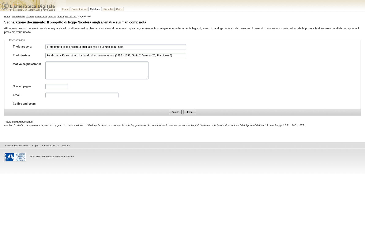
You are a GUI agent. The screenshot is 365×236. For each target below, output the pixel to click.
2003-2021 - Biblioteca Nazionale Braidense (51, 156)
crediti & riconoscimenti (17, 145)
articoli (60, 16)
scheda (30, 16)
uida (119, 9)
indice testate (18, 16)
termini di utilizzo (50, 145)
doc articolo (71, 16)
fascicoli (52, 16)
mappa (35, 145)
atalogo (95, 9)
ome (65, 9)
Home (7, 16)
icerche (108, 9)
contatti (65, 145)
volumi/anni (41, 16)
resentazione (79, 9)
